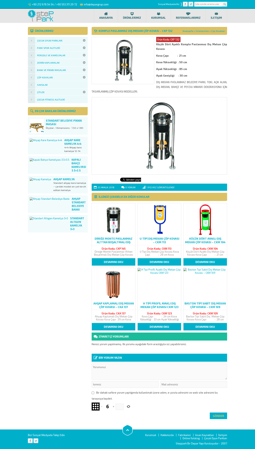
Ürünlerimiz (202, 31)
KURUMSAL (158, 17)
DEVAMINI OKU (113, 262)
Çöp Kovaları (218, 31)
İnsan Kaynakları (204, 435)
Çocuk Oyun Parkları (215, 438)
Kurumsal (150, 435)
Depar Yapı (197, 443)
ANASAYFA (106, 17)
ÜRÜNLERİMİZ (132, 17)
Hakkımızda (167, 435)
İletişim (222, 435)
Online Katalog (191, 438)
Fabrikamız (184, 435)
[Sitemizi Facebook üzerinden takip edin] (185, 4)
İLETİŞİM (216, 17)
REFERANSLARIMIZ (188, 17)
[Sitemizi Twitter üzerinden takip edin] (190, 4)
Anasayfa (187, 31)
